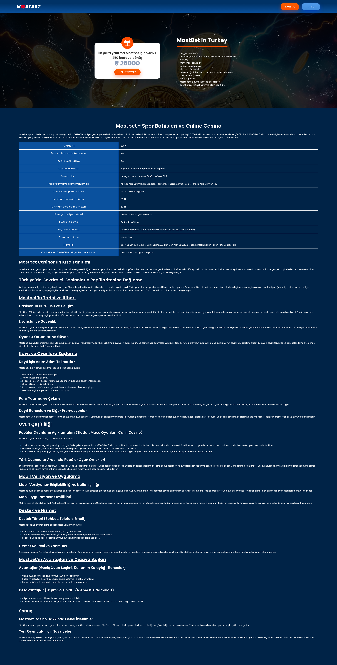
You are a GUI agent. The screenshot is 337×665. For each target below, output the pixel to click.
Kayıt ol (290, 6)
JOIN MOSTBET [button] (127, 72)
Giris (311, 6)
